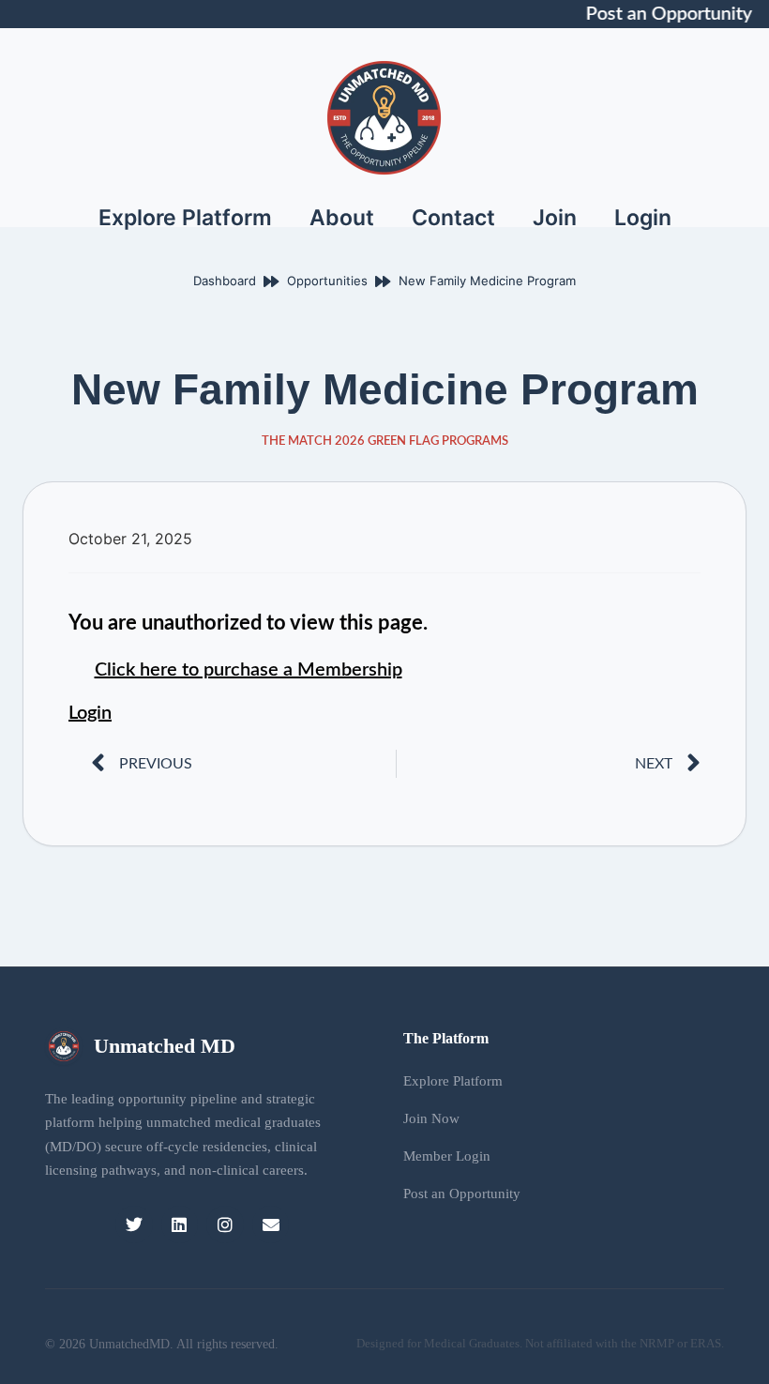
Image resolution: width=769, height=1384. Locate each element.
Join (555, 217)
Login (642, 217)
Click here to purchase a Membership (248, 670)
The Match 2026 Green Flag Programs (385, 441)
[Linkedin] (180, 1224)
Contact (453, 217)
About (341, 217)
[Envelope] (271, 1224)
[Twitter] (134, 1224)
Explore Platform (185, 217)
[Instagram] (225, 1224)
